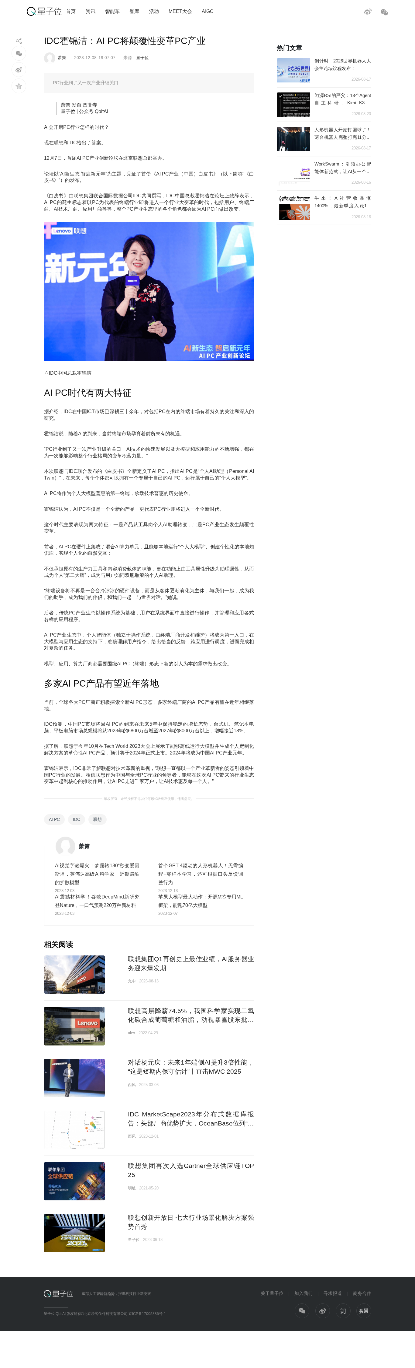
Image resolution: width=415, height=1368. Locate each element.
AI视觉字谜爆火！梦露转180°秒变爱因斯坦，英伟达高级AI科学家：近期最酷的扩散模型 (97, 874)
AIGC (208, 11)
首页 (71, 11)
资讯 (90, 11)
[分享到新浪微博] (19, 69)
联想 (97, 819)
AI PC (54, 819)
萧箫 (62, 57)
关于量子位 (272, 1293)
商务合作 (362, 1293)
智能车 (112, 11)
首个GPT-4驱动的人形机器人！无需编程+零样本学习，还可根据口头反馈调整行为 (200, 874)
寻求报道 (333, 1293)
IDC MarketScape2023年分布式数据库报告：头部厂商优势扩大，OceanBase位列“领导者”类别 (191, 1123)
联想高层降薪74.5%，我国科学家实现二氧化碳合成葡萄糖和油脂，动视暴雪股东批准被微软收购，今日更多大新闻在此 (191, 1019)
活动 (154, 11)
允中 (132, 981)
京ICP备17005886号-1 (147, 1314)
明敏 (132, 1188)
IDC (76, 819)
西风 (132, 1084)
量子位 (142, 57)
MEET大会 (180, 11)
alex (131, 1033)
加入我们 (303, 1293)
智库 (134, 11)
